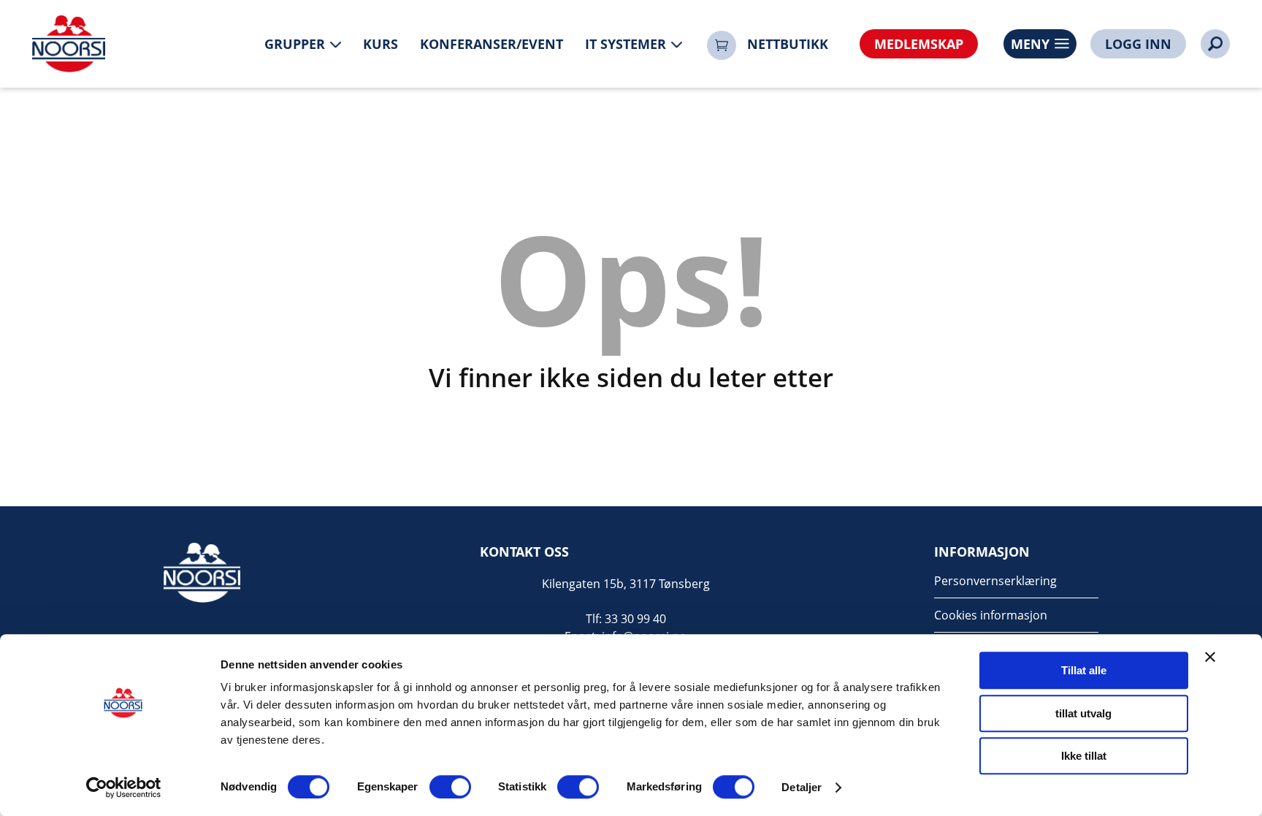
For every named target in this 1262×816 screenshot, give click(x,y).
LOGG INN (1138, 44)
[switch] (450, 786)
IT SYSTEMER (625, 44)
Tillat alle (1083, 670)
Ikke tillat (1083, 756)
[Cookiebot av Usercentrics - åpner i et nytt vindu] (124, 787)
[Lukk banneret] (1210, 657)
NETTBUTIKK (787, 44)
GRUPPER (294, 44)
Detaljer (801, 787)
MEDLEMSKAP (918, 44)
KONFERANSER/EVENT (491, 44)
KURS (380, 44)
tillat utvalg (1083, 713)
